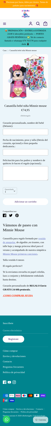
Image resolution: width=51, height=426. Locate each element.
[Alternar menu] (4, 23)
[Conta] (30, 22)
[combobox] (10, 190)
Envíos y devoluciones (14, 356)
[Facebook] (4, 381)
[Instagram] (14, 381)
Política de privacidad (14, 372)
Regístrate (13, 339)
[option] (25, 77)
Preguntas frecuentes (13, 367)
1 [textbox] (5, 191)
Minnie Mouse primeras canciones (20, 254)
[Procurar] (38, 22)
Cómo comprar (10, 351)
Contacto (7, 361)
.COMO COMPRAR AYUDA (18, 295)
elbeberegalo (25, 116)
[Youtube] (9, 381)
